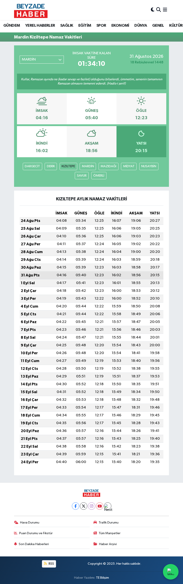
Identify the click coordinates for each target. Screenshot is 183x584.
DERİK (51, 166)
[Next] (107, 506)
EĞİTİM (84, 26)
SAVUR (82, 175)
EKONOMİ (120, 26)
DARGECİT (32, 166)
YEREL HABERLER (40, 26)
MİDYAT (129, 166)
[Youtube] (99, 506)
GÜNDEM (11, 26)
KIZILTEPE (68, 166)
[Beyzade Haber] (31, 10)
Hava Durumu (29, 522)
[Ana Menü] (165, 10)
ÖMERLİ (98, 175)
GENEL (158, 26)
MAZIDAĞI (108, 166)
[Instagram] (91, 506)
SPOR (101, 26)
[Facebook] (75, 506)
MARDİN (88, 166)
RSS (51, 563)
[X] (83, 506)
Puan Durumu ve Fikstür (36, 533)
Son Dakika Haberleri (34, 544)
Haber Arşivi (108, 544)
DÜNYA (140, 26)
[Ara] (158, 10)
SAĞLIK (66, 26)
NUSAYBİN (148, 166)
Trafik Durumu (109, 522)
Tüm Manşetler (110, 533)
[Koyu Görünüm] (152, 10)
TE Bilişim (102, 577)
